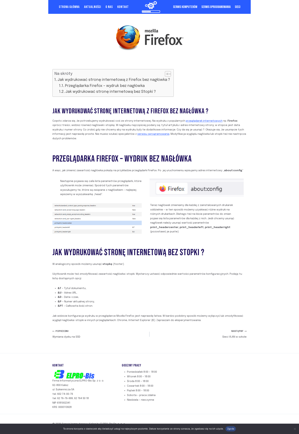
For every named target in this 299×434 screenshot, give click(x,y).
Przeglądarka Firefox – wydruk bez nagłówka (105, 86)
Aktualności (92, 7)
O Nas (109, 7)
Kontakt (123, 7)
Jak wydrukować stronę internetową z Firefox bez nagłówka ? (114, 80)
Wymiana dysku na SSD (66, 334)
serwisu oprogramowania (153, 134)
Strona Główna (69, 7)
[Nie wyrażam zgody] (294, 429)
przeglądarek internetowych (204, 121)
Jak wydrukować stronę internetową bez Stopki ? (110, 92)
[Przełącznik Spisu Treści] (166, 74)
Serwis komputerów (185, 7)
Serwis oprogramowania (216, 7)
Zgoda (230, 428)
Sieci (237, 7)
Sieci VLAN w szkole (234, 334)
